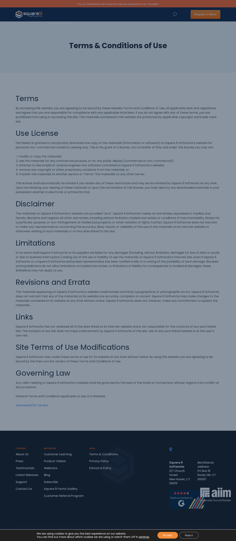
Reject (189, 535)
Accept (167, 535)
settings (144, 537)
